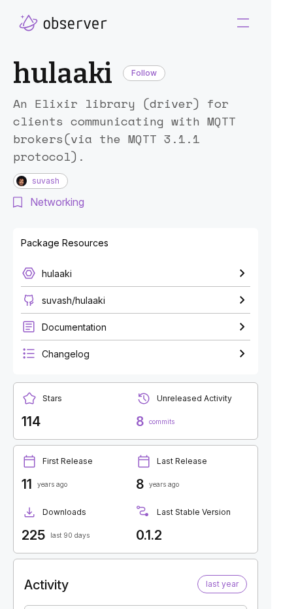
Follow (144, 73)
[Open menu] (243, 23)
